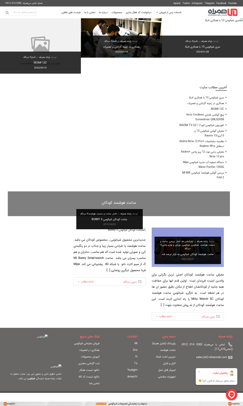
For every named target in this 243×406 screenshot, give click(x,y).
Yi (136, 357)
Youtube (232, 3)
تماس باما (94, 383)
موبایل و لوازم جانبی (171, 245)
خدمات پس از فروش (170, 12)
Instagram (197, 3)
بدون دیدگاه (208, 317)
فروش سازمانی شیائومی (86, 343)
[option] (202, 38)
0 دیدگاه (189, 41)
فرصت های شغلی (71, 12)
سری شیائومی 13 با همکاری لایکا (202, 47)
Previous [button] (233, 45)
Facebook (221, 3)
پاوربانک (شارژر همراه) (164, 343)
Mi (136, 343)
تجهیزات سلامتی (167, 377)
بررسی (172, 241)
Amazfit (132, 377)
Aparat (177, 3)
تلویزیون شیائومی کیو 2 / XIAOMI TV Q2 (201, 125)
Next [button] (9, 45)
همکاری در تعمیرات (89, 350)
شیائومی (195, 245)
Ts (135, 363)
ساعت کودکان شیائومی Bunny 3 (109, 219)
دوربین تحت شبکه (166, 357)
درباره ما (103, 12)
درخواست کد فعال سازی (138, 12)
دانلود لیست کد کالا (89, 377)
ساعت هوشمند (168, 350)
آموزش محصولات (90, 357)
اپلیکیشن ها (187, 241)
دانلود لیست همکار (89, 370)
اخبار (195, 41)
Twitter (186, 3)
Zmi (135, 350)
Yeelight (132, 370)
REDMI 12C (40, 63)
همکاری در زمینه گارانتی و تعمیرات (121, 47)
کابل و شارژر (169, 363)
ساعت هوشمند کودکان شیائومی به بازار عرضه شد (188, 254)
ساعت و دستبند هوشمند (99, 214)
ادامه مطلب (164, 316)
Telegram (209, 3)
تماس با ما (89, 12)
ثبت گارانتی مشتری (88, 363)
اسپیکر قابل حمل (167, 370)
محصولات (116, 12)
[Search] (7, 13)
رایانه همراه (206, 41)
